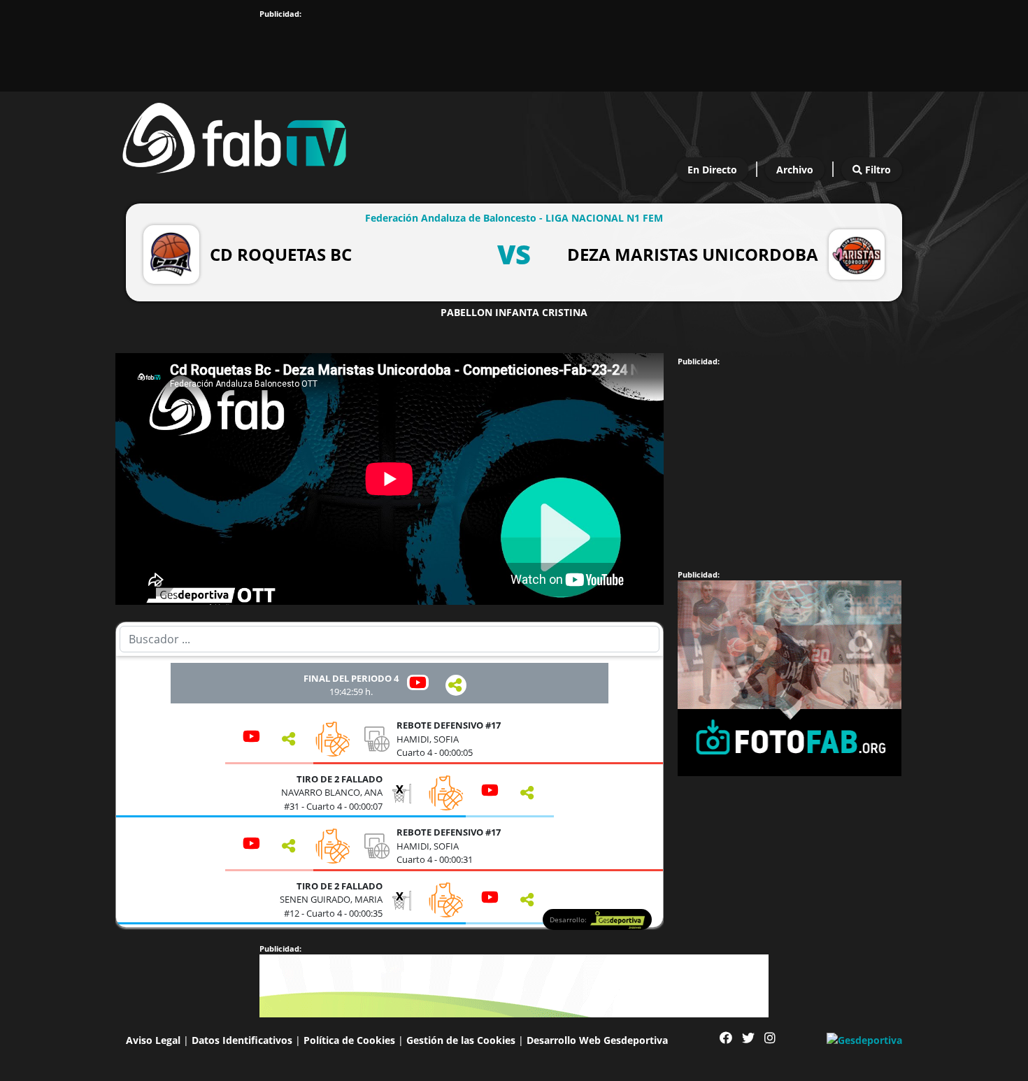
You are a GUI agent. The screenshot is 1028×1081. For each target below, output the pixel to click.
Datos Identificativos (242, 1040)
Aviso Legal (153, 1040)
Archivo (794, 169)
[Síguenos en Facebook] (726, 1038)
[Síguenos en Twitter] (748, 1038)
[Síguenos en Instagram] (770, 1038)
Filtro (876, 169)
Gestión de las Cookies (460, 1040)
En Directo (712, 169)
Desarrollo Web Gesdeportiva (597, 1040)
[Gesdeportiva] (864, 1039)
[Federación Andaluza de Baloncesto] (234, 134)
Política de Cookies (349, 1040)
